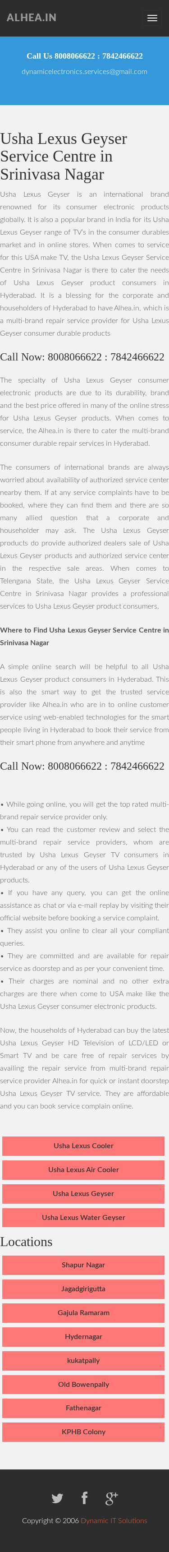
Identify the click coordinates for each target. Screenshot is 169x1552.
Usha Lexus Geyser (83, 1193)
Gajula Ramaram (84, 1312)
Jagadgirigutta (83, 1289)
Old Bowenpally (83, 1384)
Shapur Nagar (83, 1265)
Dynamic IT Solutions (114, 1520)
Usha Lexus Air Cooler (83, 1169)
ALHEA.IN (32, 18)
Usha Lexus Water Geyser (83, 1217)
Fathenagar (83, 1408)
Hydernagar (83, 1336)
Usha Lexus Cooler (84, 1146)
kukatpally (83, 1360)
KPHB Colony (83, 1432)
